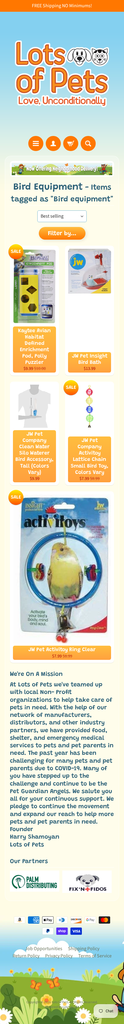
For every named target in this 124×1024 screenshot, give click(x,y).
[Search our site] (88, 143)
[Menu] (35, 143)
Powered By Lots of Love (62, 1007)
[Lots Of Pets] (62, 74)
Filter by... (62, 234)
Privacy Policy (59, 956)
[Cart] (70, 143)
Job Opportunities (43, 948)
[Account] (53, 143)
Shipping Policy (83, 948)
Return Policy (26, 956)
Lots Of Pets (60, 1002)
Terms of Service (95, 956)
